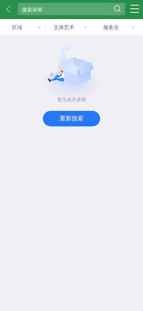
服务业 (111, 27)
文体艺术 (64, 27)
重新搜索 (71, 118)
